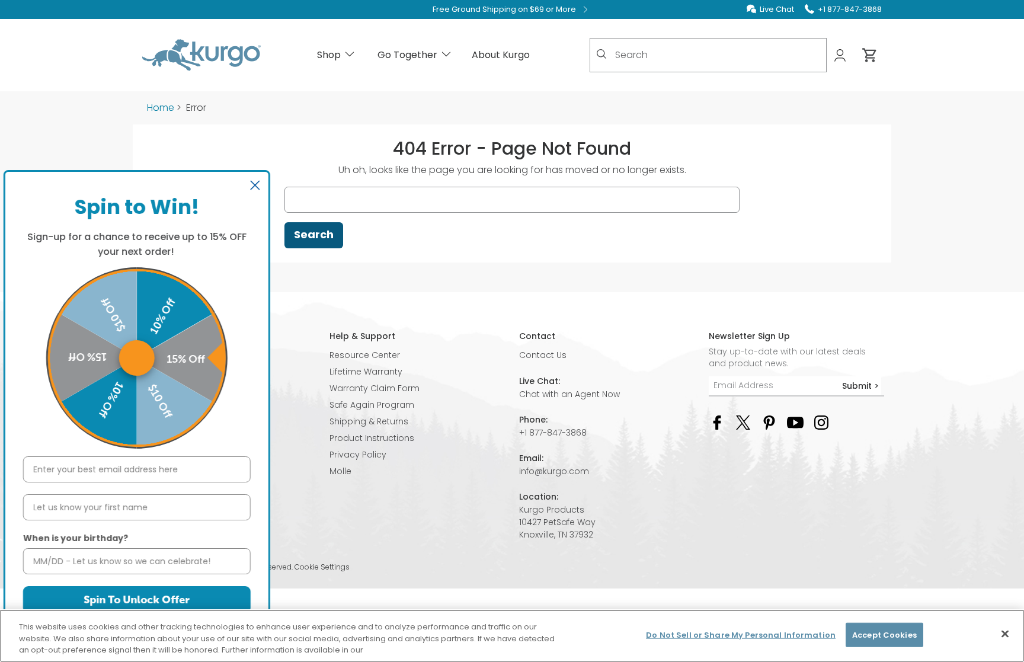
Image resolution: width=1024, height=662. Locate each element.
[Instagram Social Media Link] (821, 422)
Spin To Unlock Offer (145, 599)
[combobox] (708, 55)
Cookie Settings (322, 567)
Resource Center (364, 355)
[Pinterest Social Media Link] (769, 422)
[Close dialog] (263, 185)
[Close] (1005, 634)
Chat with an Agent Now (569, 394)
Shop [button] (329, 55)
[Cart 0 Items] (870, 55)
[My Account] (841, 55)
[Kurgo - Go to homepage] (201, 55)
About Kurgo (501, 55)
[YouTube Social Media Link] (795, 422)
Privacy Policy (357, 454)
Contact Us (543, 355)
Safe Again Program (371, 405)
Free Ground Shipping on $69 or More (504, 9)
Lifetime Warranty (365, 372)
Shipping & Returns (368, 421)
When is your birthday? (83, 538)
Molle (340, 471)
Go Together (407, 55)
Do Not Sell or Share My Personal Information (741, 634)
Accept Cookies (884, 634)
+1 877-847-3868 (553, 433)
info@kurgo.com (554, 471)
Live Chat (777, 9)
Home (160, 107)
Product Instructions (371, 438)
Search (314, 234)
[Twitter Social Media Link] (743, 422)
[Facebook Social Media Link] (717, 422)
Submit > (860, 386)
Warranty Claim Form (374, 388)
